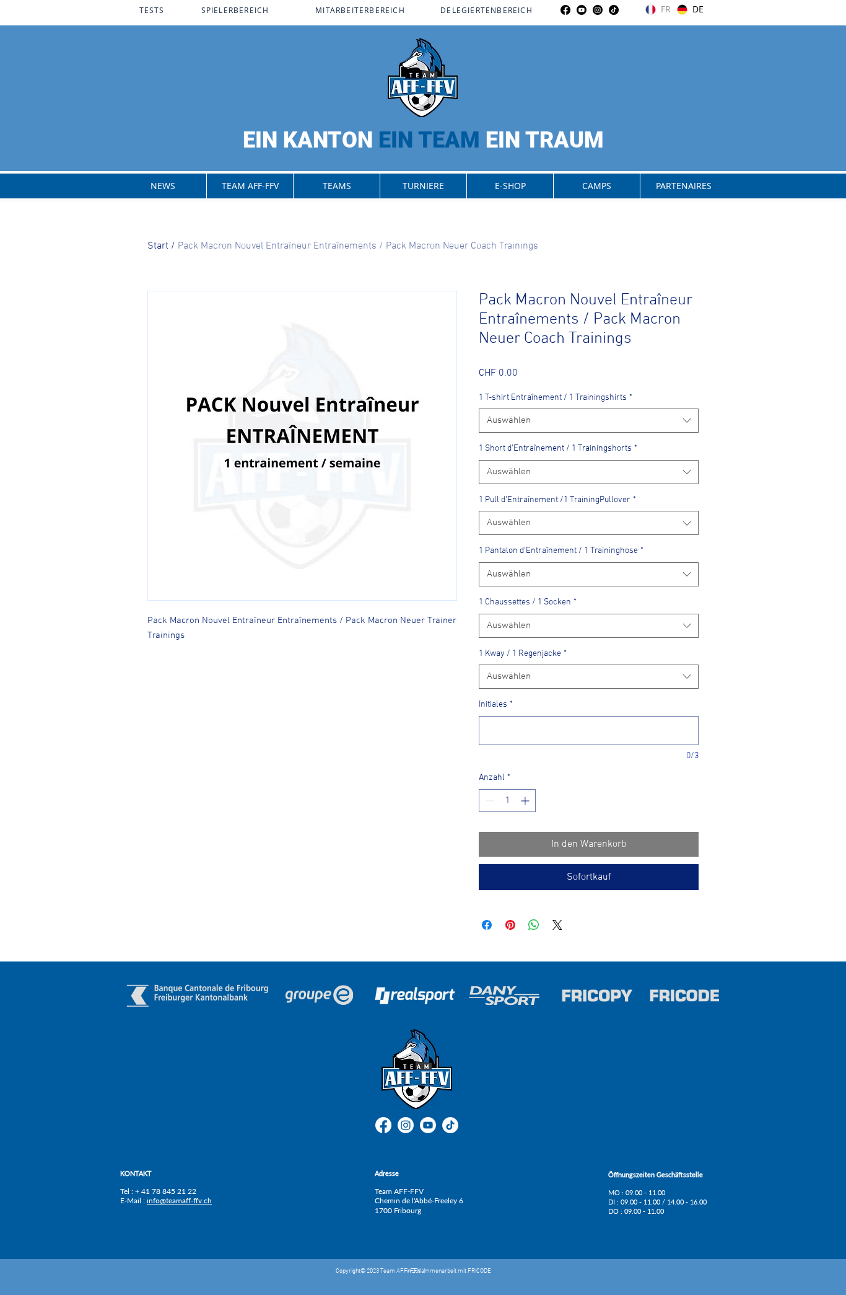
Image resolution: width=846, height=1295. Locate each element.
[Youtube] (582, 10)
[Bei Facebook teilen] (486, 924)
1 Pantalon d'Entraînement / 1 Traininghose (561, 551)
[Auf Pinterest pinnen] (510, 924)
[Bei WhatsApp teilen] (533, 924)
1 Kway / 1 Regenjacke (523, 653)
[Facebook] (565, 10)
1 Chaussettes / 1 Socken (528, 602)
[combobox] (589, 421)
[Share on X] (557, 924)
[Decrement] (488, 800)
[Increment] (526, 800)
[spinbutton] (507, 800)
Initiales (496, 704)
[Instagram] (598, 10)
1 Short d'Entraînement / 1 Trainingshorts (558, 448)
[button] (249, 186)
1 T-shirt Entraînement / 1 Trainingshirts (555, 397)
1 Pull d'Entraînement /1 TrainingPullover (557, 500)
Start (157, 246)
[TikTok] (614, 10)
